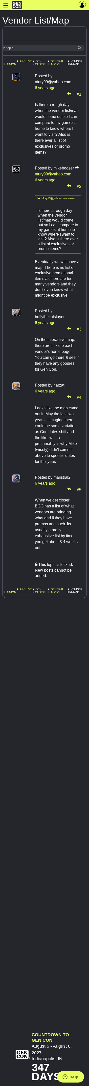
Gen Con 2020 (38, 62)
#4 (79, 397)
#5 (79, 489)
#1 (79, 94)
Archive (26, 61)
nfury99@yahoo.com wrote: (57, 198)
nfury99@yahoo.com (53, 174)
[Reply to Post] (69, 94)
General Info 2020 (55, 62)
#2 (79, 186)
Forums (10, 63)
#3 (79, 329)
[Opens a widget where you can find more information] (70, 1077)
